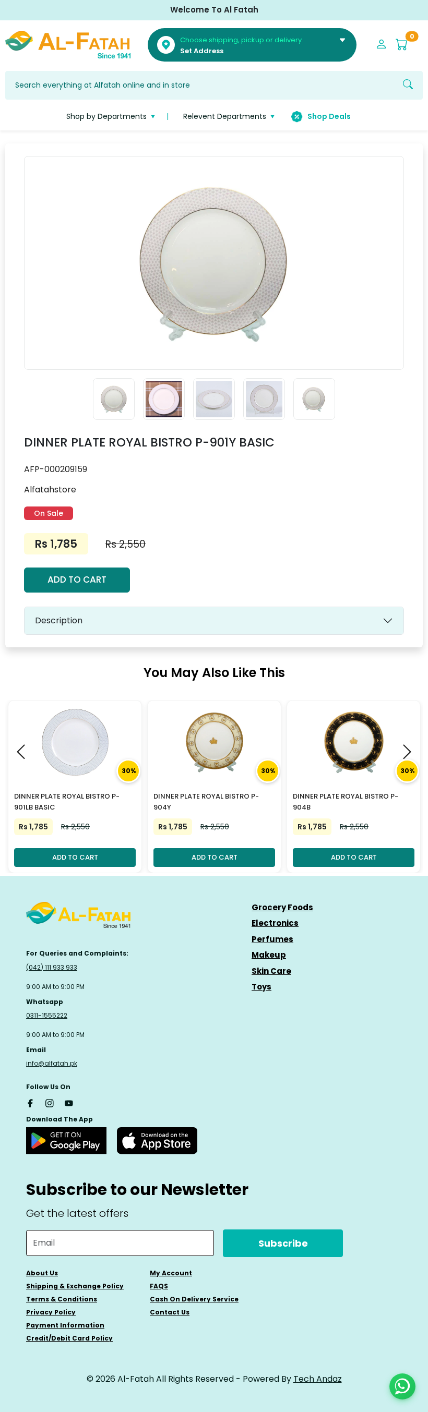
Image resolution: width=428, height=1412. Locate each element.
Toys (261, 986)
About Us (42, 1273)
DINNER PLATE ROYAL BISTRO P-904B (345, 801)
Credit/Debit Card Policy (69, 1338)
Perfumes (272, 939)
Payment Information (65, 1325)
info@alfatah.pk (51, 1063)
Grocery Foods (282, 907)
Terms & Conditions (61, 1299)
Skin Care (271, 971)
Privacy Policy (51, 1312)
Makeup (269, 954)
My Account (171, 1273)
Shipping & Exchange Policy (75, 1286)
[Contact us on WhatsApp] (402, 1386)
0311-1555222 (46, 1015)
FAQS (159, 1286)
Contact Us (169, 1312)
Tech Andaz (317, 1379)
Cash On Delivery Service (194, 1299)
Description (58, 620)
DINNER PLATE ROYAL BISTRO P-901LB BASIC (67, 801)
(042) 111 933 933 (51, 967)
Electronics (275, 923)
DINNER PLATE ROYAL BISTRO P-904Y (206, 801)
